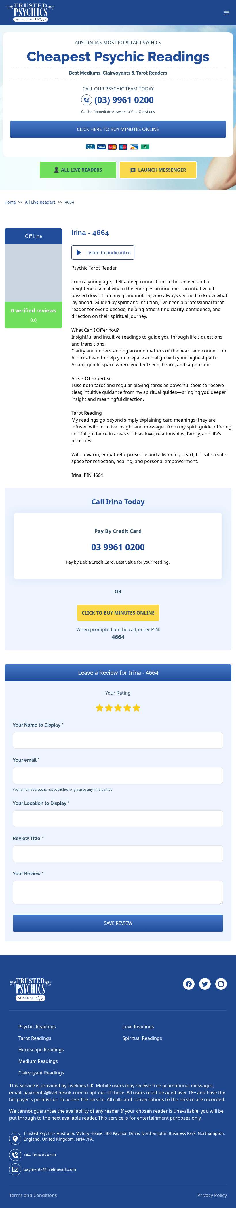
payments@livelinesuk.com (50, 1169)
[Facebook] (189, 989)
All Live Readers (81, 170)
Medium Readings (38, 1061)
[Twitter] (205, 989)
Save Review (118, 923)
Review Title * (28, 838)
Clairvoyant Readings (41, 1072)
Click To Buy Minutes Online (118, 613)
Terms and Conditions (33, 1195)
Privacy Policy (212, 1195)
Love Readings (138, 1026)
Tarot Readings (34, 1038)
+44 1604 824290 (40, 1155)
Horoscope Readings (41, 1049)
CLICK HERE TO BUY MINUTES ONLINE (118, 129)
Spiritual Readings (142, 1038)
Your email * (62, 774)
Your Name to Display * (38, 725)
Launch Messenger (162, 170)
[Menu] (226, 12)
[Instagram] (221, 989)
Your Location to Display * (41, 803)
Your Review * (28, 873)
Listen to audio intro (109, 252)
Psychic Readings (37, 1026)
